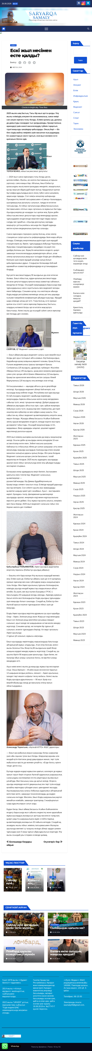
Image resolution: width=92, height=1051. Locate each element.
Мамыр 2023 (79, 640)
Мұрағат (86, 328)
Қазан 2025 (78, 451)
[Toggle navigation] (46, 29)
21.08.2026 (12, 932)
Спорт (76, 118)
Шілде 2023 (78, 628)
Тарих (76, 123)
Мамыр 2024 (79, 562)
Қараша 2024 (79, 524)
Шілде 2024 (78, 549)
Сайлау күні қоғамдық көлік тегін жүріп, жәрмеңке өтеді (22, 928)
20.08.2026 (56, 932)
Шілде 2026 (78, 392)
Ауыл (75, 79)
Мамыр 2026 (79, 404)
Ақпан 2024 (78, 581)
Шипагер (54, 948)
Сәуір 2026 (78, 411)
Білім (75, 90)
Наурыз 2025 (79, 496)
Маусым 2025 (79, 477)
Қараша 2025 (79, 445)
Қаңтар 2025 (79, 508)
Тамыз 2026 (78, 385)
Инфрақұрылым (80, 96)
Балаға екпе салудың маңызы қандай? (65, 953)
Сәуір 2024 (78, 568)
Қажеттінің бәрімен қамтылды (78, 310)
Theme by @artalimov (39, 1047)
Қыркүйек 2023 (80, 615)
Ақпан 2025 (78, 502)
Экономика (78, 129)
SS (59, 1047)
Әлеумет (77, 85)
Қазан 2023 (78, 609)
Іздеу (76, 43)
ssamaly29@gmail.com (74, 1005)
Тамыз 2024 (78, 543)
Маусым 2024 (79, 555)
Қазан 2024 (78, 530)
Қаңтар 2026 (79, 430)
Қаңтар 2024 (79, 587)
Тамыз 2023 (78, 621)
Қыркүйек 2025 (80, 458)
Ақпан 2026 (78, 423)
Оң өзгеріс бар (52, 842)
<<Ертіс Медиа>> (71, 980)
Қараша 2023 (79, 602)
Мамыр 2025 (79, 483)
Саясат (13, 45)
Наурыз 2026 (79, 417)
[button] (88, 29)
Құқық (75, 101)
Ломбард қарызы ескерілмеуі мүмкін (20, 953)
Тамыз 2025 (78, 464)
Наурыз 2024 (79, 574)
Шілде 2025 (78, 470)
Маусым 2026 (79, 398)
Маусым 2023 (79, 634)
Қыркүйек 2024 (80, 536)
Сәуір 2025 (78, 489)
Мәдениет (77, 107)
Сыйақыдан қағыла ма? (67, 928)
